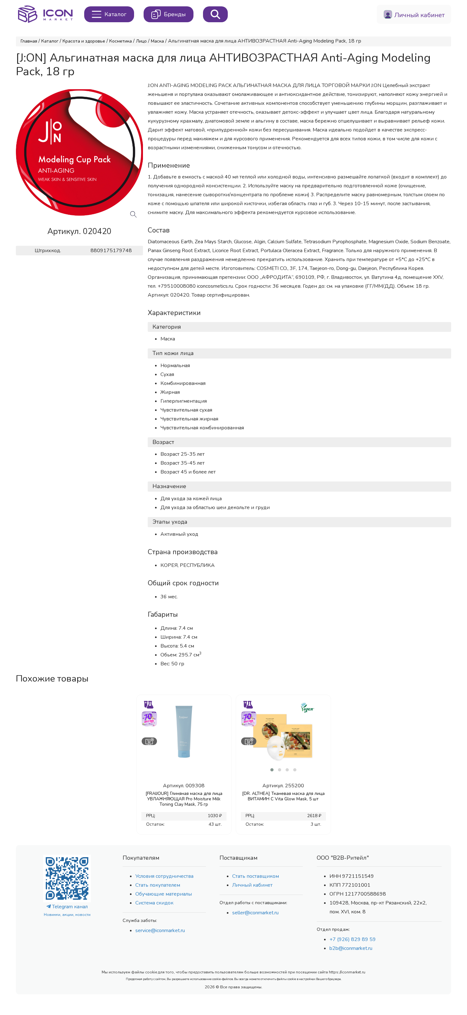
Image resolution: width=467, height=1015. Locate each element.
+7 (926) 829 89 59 (352, 939)
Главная (29, 41)
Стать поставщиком (255, 876)
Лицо (141, 41)
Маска (157, 41)
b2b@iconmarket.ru (350, 948)
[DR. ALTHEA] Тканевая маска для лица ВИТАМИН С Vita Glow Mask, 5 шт (283, 796)
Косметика (120, 41)
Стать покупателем (157, 885)
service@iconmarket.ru (160, 930)
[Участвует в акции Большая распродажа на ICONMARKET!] (149, 718)
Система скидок (154, 902)
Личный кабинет (252, 885)
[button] (272, 770)
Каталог (49, 41)
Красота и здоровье (84, 41)
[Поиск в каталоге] (215, 14)
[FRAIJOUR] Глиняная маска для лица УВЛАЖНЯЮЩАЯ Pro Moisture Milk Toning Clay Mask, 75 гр (184, 799)
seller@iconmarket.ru (255, 912)
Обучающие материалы (163, 894)
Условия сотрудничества (164, 876)
